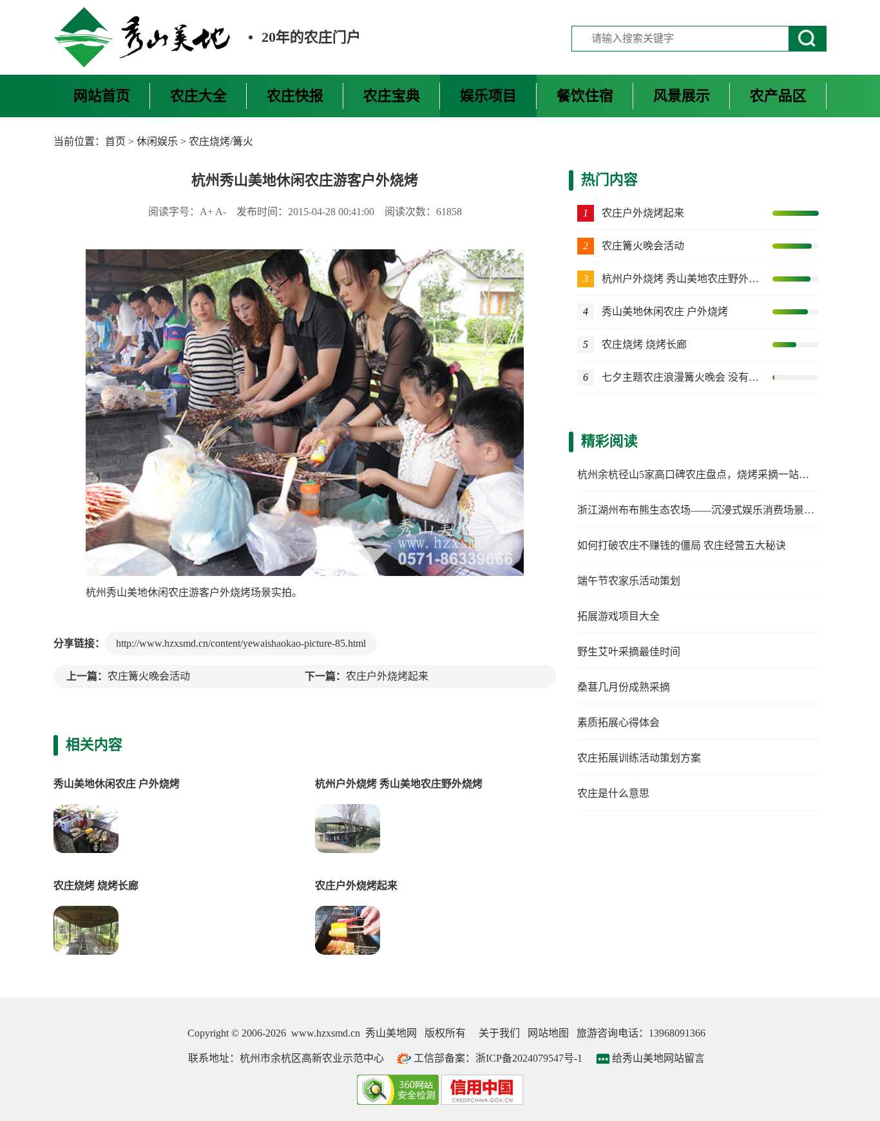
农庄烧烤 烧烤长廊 (96, 885)
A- (220, 211)
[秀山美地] (143, 37)
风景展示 (681, 96)
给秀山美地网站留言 (658, 1058)
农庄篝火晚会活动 (149, 676)
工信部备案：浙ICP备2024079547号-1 (498, 1058)
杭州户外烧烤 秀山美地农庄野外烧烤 (399, 783)
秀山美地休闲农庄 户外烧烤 (116, 783)
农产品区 (778, 96)
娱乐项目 (488, 96)
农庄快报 (295, 96)
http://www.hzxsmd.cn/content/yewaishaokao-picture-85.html (241, 643)
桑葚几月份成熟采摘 (623, 687)
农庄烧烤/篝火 (221, 141)
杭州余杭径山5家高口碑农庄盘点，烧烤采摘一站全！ (698, 474)
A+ (206, 211)
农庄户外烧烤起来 (387, 676)
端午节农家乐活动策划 (628, 580)
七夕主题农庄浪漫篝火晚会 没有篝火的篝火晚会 (681, 377)
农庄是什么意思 (613, 793)
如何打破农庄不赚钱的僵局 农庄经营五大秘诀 (681, 545)
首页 (115, 141)
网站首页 (101, 96)
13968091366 (677, 1033)
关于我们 (499, 1033)
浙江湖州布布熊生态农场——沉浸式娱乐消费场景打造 (701, 509)
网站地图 (548, 1033)
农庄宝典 (391, 96)
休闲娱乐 (157, 141)
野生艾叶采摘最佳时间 (628, 651)
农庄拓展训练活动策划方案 (639, 757)
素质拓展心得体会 (618, 722)
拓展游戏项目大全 (618, 616)
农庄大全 (198, 96)
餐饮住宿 (585, 96)
